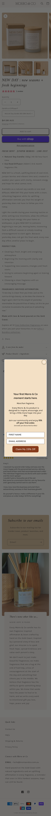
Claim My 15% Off (25, 449)
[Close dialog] (44, 362)
